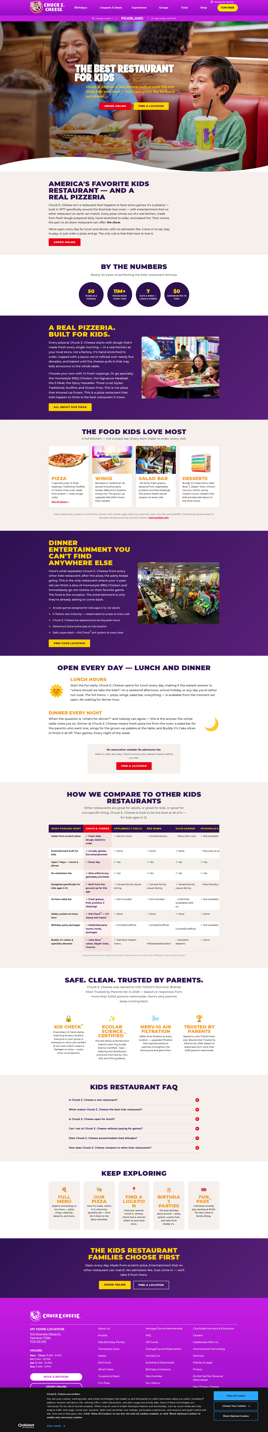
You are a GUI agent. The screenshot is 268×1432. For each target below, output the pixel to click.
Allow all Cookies (236, 1395)
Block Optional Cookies (236, 1416)
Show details (54, 1426)
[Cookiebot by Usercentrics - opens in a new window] (26, 1426)
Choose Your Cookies (234, 1405)
